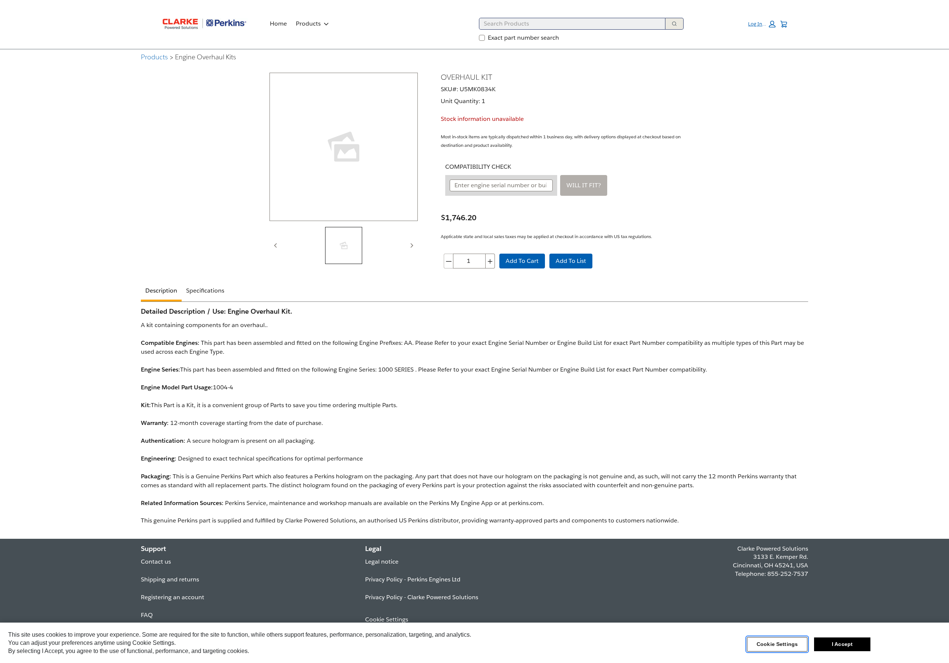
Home (278, 23)
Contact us (156, 561)
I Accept (842, 644)
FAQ (147, 615)
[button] (762, 24)
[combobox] (569, 23)
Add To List (571, 261)
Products (308, 23)
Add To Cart (522, 261)
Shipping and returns (170, 579)
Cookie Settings (777, 644)
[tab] (343, 245)
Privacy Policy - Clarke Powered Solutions (421, 597)
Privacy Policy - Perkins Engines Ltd (412, 579)
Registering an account (172, 597)
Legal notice (382, 561)
